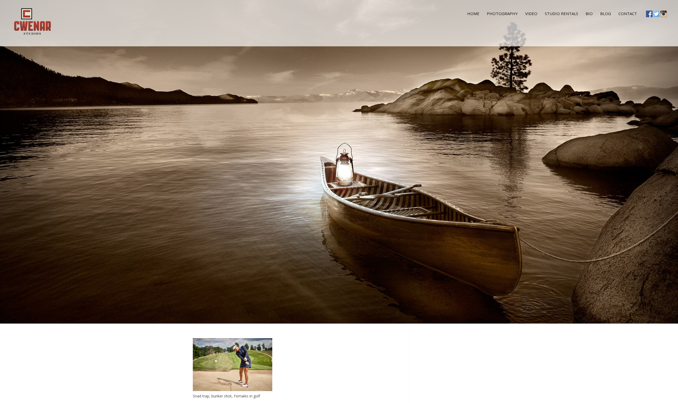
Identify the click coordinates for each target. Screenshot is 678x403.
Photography (502, 13)
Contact (627, 13)
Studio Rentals (561, 13)
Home (473, 13)
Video (531, 13)
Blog (605, 13)
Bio (589, 13)
